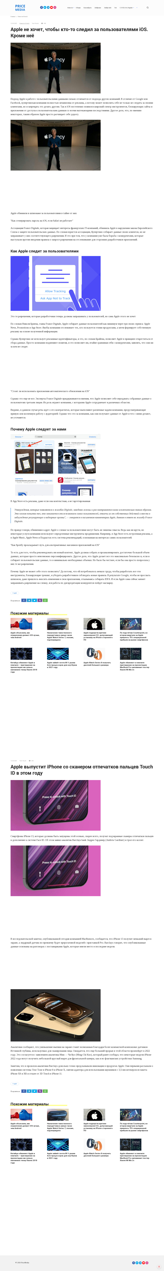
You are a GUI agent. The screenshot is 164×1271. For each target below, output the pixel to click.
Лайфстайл (107, 8)
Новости (70, 8)
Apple (15, 593)
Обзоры (78, 8)
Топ (115, 8)
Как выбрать (87, 8)
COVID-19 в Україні (126, 8)
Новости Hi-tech (24, 23)
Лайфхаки (97, 8)
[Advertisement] (82, 191)
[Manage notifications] (159, 1267)
